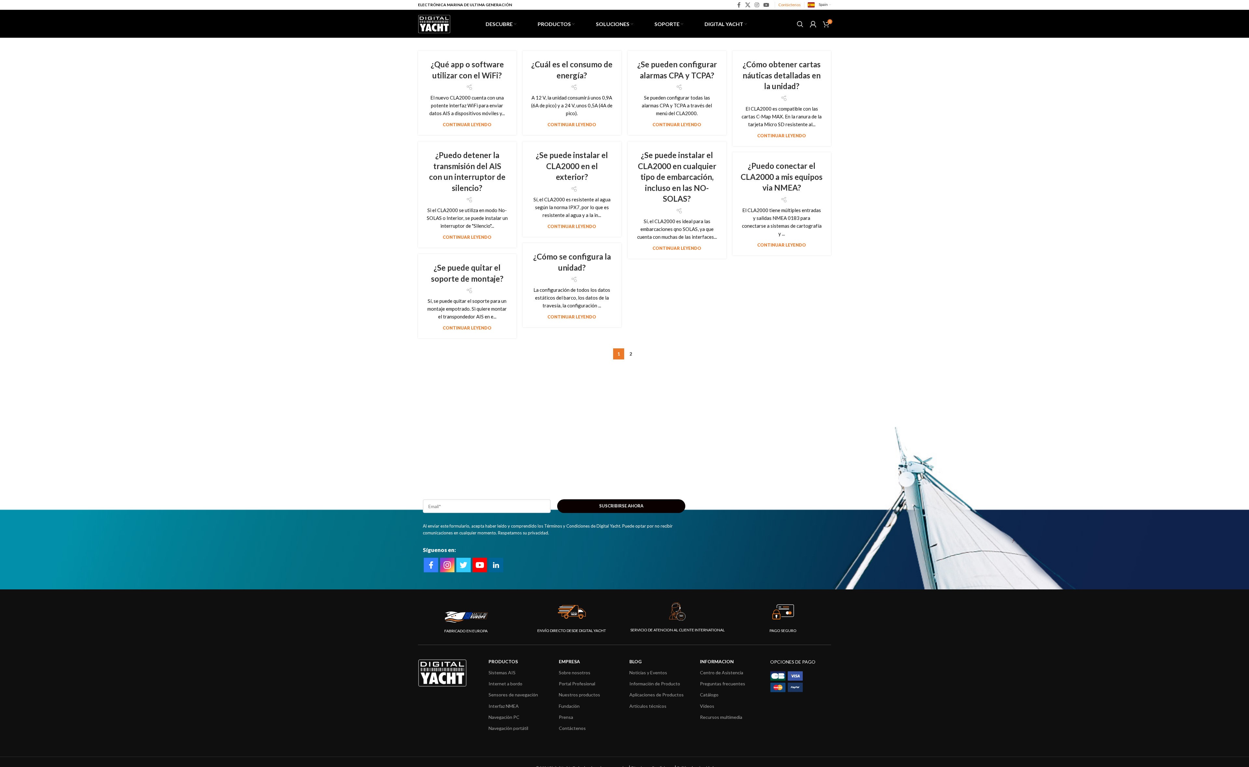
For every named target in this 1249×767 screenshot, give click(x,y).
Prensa (566, 717)
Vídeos (707, 706)
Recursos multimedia (721, 717)
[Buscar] (800, 24)
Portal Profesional (577, 683)
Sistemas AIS (502, 672)
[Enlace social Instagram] (756, 5)
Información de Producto (654, 683)
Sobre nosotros (574, 672)
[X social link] (747, 5)
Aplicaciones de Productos (656, 694)
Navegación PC (504, 717)
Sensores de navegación (513, 694)
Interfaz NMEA (504, 706)
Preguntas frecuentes (722, 683)
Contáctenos (789, 4)
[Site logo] (434, 23)
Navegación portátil (508, 728)
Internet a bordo (505, 683)
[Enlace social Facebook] (739, 5)
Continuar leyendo (467, 124)
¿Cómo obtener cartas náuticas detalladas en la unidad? (782, 75)
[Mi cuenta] (813, 24)
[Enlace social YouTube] (766, 5)
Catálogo (709, 694)
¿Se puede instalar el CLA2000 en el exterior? (572, 166)
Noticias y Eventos (648, 672)
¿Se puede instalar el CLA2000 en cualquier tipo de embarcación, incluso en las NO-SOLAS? (677, 176)
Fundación (569, 706)
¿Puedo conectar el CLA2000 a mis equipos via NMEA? (782, 176)
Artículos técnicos (647, 706)
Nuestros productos (579, 694)
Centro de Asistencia (721, 672)
